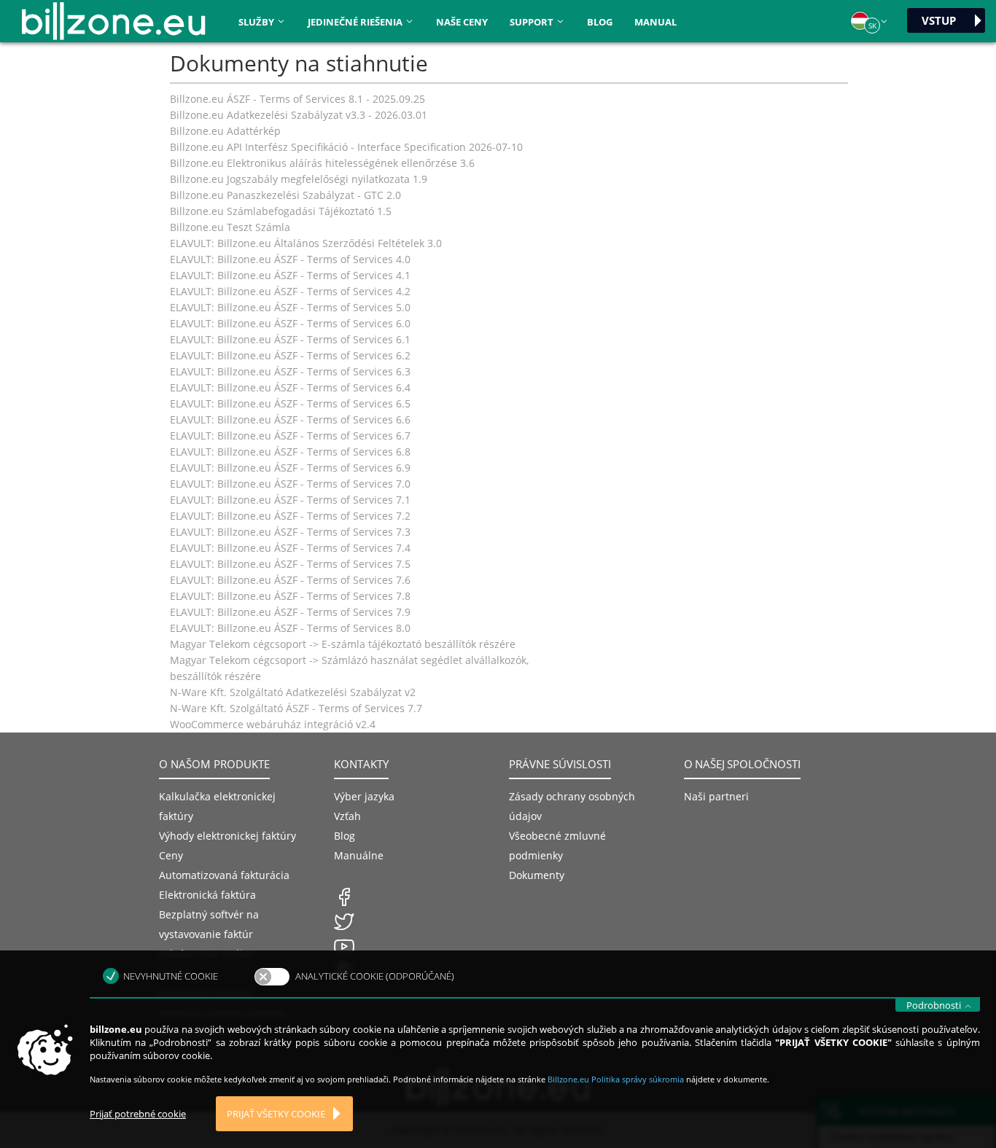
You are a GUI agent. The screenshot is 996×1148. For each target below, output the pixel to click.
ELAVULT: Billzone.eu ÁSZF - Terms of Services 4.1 (290, 275)
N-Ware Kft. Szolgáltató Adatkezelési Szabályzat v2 (293, 692)
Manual (655, 21)
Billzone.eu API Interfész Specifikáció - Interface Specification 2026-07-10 (346, 147)
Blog (599, 21)
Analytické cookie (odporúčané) (374, 976)
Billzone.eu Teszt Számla (230, 227)
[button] (870, 21)
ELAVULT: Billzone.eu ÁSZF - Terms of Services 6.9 (290, 468)
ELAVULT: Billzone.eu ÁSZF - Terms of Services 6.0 (290, 323)
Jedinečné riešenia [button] (356, 21)
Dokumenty (536, 875)
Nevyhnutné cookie (170, 976)
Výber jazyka (364, 796)
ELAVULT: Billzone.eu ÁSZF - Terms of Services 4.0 (290, 259)
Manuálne (359, 855)
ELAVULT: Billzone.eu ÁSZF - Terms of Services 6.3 (290, 371)
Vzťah (347, 816)
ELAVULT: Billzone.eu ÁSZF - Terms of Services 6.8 (290, 451)
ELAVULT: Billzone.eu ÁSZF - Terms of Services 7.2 (290, 516)
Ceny (171, 855)
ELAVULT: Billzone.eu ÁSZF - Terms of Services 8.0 (290, 628)
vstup (939, 20)
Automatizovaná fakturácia (224, 875)
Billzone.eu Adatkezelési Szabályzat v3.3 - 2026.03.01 (298, 115)
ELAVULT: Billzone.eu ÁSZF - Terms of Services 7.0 (290, 484)
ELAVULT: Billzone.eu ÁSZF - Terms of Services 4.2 (290, 291)
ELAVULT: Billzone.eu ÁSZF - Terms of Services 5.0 (290, 307)
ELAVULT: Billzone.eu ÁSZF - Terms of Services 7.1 (290, 500)
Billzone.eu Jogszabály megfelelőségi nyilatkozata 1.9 (298, 179)
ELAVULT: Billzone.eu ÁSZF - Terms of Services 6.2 (290, 355)
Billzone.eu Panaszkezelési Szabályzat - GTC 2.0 (285, 195)
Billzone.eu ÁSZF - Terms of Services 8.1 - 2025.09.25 (297, 99)
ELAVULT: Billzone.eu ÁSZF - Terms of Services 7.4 (290, 548)
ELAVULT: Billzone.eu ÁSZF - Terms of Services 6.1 (290, 339)
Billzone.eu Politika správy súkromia (617, 1079)
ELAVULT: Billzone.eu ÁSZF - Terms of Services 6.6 (290, 419)
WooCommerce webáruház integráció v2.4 (273, 724)
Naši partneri (716, 796)
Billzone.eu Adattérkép (225, 131)
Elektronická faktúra (207, 895)
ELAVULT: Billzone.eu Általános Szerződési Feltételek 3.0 (306, 243)
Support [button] (533, 21)
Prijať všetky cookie (276, 1114)
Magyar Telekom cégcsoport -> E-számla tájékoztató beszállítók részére (342, 644)
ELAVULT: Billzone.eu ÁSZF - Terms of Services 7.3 (290, 532)
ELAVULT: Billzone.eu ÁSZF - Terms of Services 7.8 (290, 596)
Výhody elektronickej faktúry (227, 836)
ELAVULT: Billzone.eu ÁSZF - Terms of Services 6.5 (290, 403)
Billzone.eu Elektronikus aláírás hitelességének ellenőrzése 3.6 (322, 163)
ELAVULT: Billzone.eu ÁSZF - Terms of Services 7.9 (290, 612)
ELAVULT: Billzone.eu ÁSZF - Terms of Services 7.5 (290, 564)
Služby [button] (257, 21)
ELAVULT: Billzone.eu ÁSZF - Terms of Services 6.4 (290, 387)
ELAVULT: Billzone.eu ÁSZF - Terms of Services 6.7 (290, 435)
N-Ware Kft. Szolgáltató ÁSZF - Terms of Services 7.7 (296, 708)
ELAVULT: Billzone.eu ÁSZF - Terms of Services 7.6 (290, 580)
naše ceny (462, 21)
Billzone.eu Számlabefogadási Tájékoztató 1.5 (281, 211)
